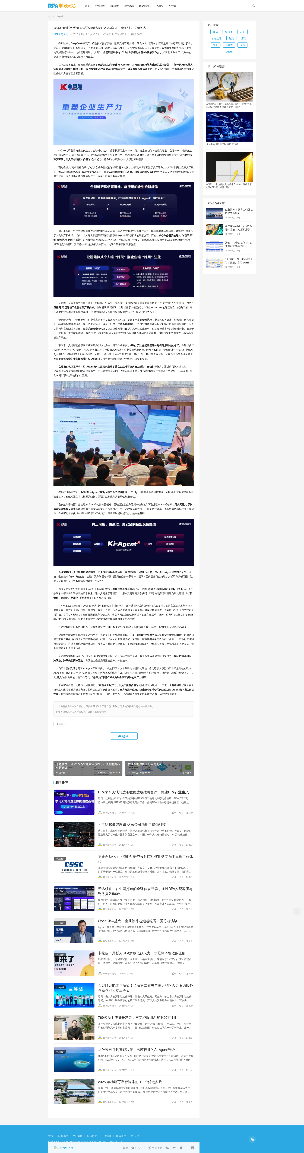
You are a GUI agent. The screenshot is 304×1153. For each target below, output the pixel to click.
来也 (215, 45)
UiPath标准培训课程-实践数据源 (222, 144)
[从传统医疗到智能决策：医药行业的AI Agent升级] (74, 1059)
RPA (215, 31)
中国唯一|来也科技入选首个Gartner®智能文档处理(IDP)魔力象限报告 (229, 186)
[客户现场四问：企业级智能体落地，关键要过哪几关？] (214, 226)
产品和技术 (121, 34)
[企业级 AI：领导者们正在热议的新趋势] (214, 209)
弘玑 (231, 38)
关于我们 (173, 5)
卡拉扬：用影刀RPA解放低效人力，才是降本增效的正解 (142, 952)
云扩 (242, 31)
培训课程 (100, 5)
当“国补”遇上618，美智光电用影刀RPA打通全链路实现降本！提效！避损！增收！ (229, 105)
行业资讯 (108, 34)
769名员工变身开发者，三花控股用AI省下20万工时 (138, 1017)
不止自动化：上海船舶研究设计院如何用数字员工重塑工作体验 (145, 859)
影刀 (243, 38)
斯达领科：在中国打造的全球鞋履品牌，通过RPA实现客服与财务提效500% (145, 891)
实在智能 (216, 38)
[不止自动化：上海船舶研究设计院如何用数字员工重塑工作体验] (74, 866)
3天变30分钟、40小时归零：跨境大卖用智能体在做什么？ (238, 262)
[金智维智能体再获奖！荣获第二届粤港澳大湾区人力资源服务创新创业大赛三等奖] (74, 995)
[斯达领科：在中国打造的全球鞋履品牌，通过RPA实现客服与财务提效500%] (74, 898)
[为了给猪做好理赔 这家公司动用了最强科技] (74, 834)
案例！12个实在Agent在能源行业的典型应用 (238, 244)
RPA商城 (158, 5)
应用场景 (129, 5)
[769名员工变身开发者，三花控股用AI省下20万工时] (74, 1027)
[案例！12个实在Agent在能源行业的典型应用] (214, 243)
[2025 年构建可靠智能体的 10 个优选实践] (74, 1091)
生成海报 (156, 1147)
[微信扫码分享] (167, 1148)
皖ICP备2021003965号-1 (108, 1141)
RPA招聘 (144, 5)
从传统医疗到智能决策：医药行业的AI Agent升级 (136, 1049)
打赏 (135, 1147)
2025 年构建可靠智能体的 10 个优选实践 (130, 1081)
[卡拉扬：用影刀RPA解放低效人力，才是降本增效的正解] (74, 962)
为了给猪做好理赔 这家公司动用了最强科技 (132, 824)
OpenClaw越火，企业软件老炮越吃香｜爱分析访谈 (138, 920)
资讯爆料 (114, 5)
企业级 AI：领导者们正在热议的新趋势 (239, 211)
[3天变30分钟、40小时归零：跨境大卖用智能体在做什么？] (214, 259)
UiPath (229, 31)
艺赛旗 (229, 45)
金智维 (59, 723)
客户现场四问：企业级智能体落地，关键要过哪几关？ (238, 229)
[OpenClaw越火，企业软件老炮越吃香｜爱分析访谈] (74, 930)
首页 (87, 5)
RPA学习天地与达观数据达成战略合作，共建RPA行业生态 (143, 792)
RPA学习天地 (60, 34)
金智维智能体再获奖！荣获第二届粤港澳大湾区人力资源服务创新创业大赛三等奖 (145, 988)
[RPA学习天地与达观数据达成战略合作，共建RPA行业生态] (74, 802)
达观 (242, 45)
